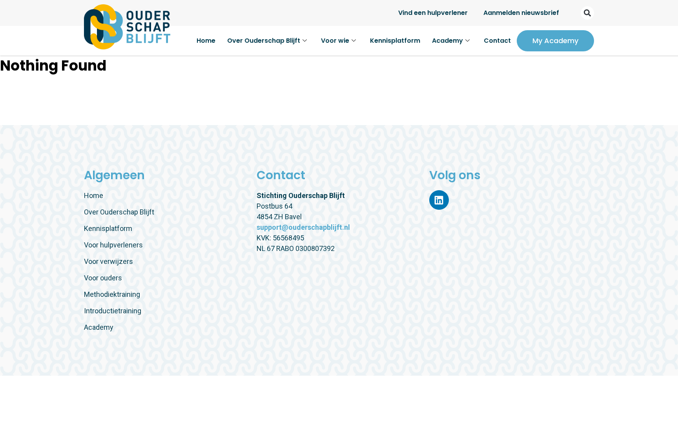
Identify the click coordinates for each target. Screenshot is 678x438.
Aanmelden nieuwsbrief (521, 12)
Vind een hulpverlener (433, 12)
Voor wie (335, 40)
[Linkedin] (439, 200)
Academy (447, 40)
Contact (497, 40)
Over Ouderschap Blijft (263, 40)
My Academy (555, 40)
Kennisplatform (395, 40)
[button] (587, 13)
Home (206, 40)
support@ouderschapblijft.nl (303, 227)
